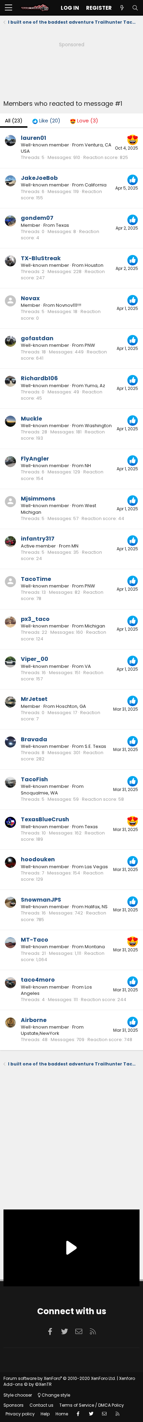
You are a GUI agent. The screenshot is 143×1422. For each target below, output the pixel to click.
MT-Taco (34, 940)
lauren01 (33, 138)
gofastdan (37, 338)
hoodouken (38, 859)
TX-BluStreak (41, 258)
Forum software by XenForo (59, 1378)
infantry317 (37, 539)
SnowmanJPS (41, 900)
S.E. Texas (95, 746)
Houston (94, 265)
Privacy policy (20, 1414)
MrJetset (34, 699)
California (96, 185)
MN (75, 546)
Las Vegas (96, 866)
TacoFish (34, 779)
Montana (95, 946)
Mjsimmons (38, 499)
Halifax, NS (96, 906)
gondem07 (37, 218)
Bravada (34, 739)
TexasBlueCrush (45, 819)
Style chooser (17, 1395)
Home (62, 1414)
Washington (98, 425)
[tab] (46, 120)
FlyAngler (35, 459)
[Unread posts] (121, 7)
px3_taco (35, 619)
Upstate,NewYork (40, 1033)
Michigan (95, 626)
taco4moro (38, 980)
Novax (30, 298)
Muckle (31, 419)
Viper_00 (34, 659)
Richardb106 (39, 378)
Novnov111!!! (68, 305)
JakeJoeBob (39, 178)
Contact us (41, 1405)
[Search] (135, 7)
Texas (62, 225)
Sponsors (13, 1405)
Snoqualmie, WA (39, 793)
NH (88, 465)
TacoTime (36, 579)
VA (88, 666)
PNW (90, 345)
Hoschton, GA (71, 706)
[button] (8, 8)
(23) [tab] (14, 120)
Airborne (34, 1020)
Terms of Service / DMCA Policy (91, 1405)
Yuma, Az (95, 385)
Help (45, 1414)
